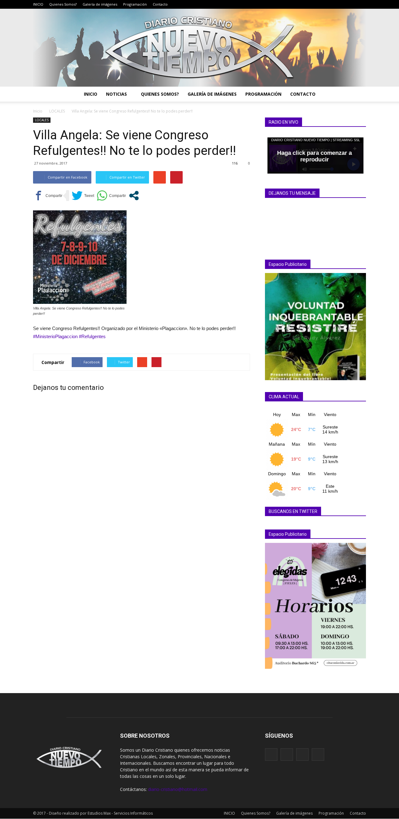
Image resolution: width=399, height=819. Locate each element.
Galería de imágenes (100, 4)
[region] (315, 326)
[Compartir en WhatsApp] (111, 195)
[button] (358, 94)
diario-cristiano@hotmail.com (177, 789)
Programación (135, 4)
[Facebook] (333, 4)
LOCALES (42, 120)
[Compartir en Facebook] (47, 195)
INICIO (38, 4)
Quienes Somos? (63, 4)
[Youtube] (361, 4)
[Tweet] (83, 195)
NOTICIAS (116, 94)
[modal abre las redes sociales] (133, 195)
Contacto (160, 4)
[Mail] (342, 4)
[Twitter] (352, 4)
